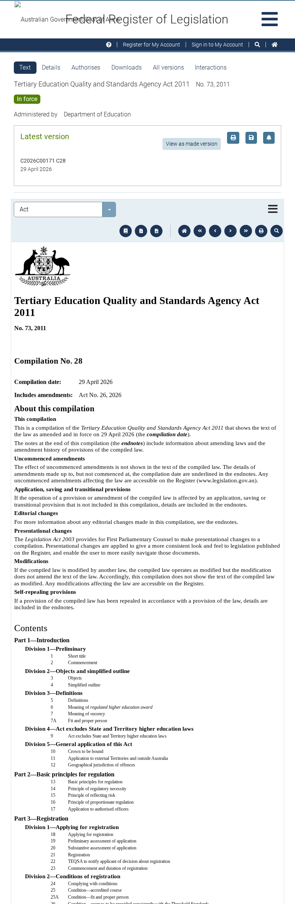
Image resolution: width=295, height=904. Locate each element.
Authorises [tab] (85, 67)
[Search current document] (276, 231)
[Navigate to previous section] (215, 231)
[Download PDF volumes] (141, 231)
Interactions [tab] (211, 67)
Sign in (217, 45)
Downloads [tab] (126, 67)
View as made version (191, 144)
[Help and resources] (109, 44)
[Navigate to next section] (230, 231)
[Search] (257, 44)
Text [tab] (25, 67)
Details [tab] (51, 67)
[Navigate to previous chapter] (200, 231)
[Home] (274, 44)
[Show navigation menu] (273, 209)
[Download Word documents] (156, 231)
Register (151, 45)
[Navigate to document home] (184, 231)
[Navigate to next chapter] (246, 231)
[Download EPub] (125, 231)
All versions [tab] (168, 67)
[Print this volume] (261, 231)
